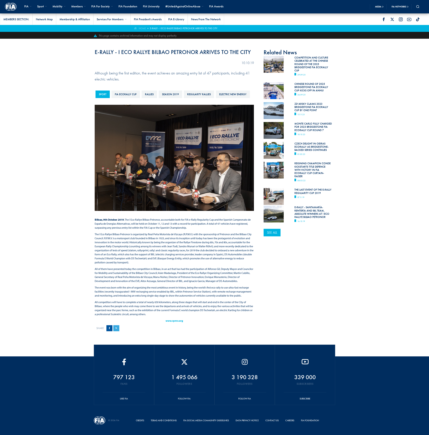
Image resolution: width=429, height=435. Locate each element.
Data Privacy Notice (247, 420)
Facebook (383, 19)
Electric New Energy (233, 94)
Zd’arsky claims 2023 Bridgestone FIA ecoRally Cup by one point (311, 107)
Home (142, 28)
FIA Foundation (127, 6)
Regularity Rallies (199, 94)
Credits (140, 420)
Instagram (400, 19)
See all (272, 232)
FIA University (151, 6)
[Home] (10, 7)
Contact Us (272, 420)
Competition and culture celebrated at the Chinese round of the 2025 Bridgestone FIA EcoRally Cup (311, 64)
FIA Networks (399, 6)
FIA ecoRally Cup (126, 94)
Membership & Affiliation (74, 19)
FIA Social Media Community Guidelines (206, 420)
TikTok (417, 19)
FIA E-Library (176, 19)
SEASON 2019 (170, 94)
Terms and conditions (164, 420)
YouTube (409, 19)
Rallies (149, 94)
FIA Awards (216, 6)
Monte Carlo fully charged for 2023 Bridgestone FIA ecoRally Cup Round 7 (313, 127)
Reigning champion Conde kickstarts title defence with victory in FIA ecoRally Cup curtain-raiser (312, 170)
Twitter (392, 19)
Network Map (44, 19)
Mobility (57, 6)
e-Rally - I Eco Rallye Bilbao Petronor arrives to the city (183, 28)
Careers (289, 420)
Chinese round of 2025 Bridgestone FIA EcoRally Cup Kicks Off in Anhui (311, 87)
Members (77, 6)
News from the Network (206, 19)
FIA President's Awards (148, 19)
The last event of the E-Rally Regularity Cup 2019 (312, 191)
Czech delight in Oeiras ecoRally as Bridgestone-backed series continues (311, 147)
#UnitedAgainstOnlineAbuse (182, 6)
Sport (102, 94)
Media (378, 6)
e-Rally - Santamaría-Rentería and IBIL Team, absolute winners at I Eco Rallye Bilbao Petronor (311, 212)
